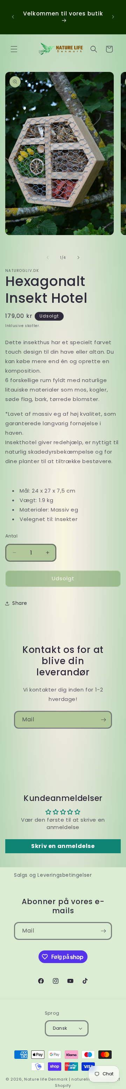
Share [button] (19, 603)
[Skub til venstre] (47, 257)
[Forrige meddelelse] (13, 17)
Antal (11, 536)
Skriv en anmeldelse (62, 846)
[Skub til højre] (78, 257)
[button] (14, 49)
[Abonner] (103, 720)
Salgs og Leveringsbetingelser (53, 874)
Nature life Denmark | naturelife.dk (61, 1079)
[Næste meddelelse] (113, 17)
